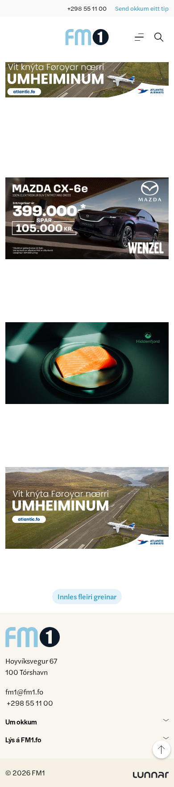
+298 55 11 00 (87, 8)
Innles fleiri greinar (87, 596)
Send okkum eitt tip (142, 8)
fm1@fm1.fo (24, 691)
